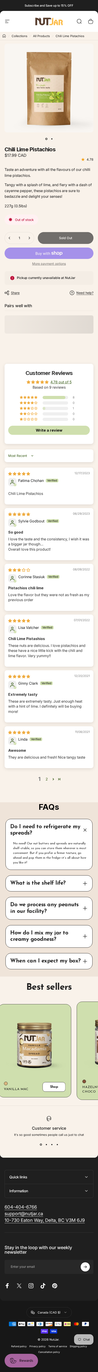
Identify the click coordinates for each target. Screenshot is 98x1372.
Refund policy (19, 1346)
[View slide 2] (46, 1144)
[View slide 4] (57, 1144)
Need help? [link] (84, 293)
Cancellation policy (49, 1352)
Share (15, 293)
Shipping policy (78, 1346)
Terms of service (57, 1346)
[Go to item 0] (46, 139)
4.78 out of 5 (61, 382)
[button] (29, 397)
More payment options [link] (49, 264)
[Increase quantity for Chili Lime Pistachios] (29, 238)
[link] (21, 1207)
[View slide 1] (41, 1144)
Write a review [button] (49, 430)
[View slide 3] (51, 1144)
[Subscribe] (85, 1266)
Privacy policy (37, 1346)
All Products (41, 36)
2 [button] (47, 779)
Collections (19, 36)
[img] (19, 473)
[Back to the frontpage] (4, 36)
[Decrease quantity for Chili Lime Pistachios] (9, 238)
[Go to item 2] (51, 139)
